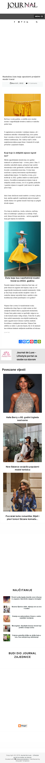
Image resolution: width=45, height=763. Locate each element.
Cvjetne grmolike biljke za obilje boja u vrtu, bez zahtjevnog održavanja (26, 636)
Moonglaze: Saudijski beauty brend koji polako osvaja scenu (26, 627)
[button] (39, 16)
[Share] (19, 341)
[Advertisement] (22, 47)
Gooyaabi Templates (22, 761)
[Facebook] (23, 341)
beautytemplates (23, 759)
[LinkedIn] (34, 341)
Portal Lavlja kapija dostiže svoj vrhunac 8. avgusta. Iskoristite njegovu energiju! (27, 598)
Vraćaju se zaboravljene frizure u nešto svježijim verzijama (26, 617)
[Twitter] (27, 341)
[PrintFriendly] (38, 341)
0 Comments (32, 83)
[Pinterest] (31, 341)
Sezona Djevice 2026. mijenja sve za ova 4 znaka (26, 607)
